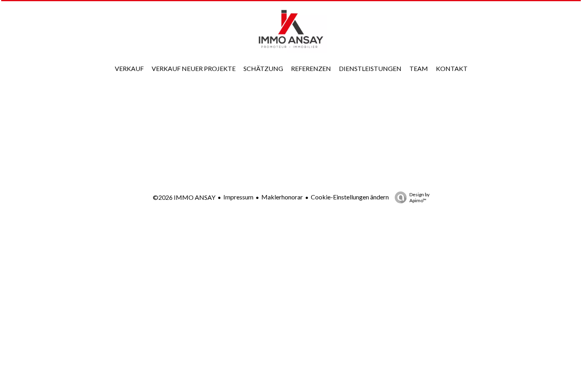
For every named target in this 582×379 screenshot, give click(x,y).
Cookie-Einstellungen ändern (350, 197)
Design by (419, 197)
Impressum (238, 197)
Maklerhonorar (282, 197)
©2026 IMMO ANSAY (184, 197)
